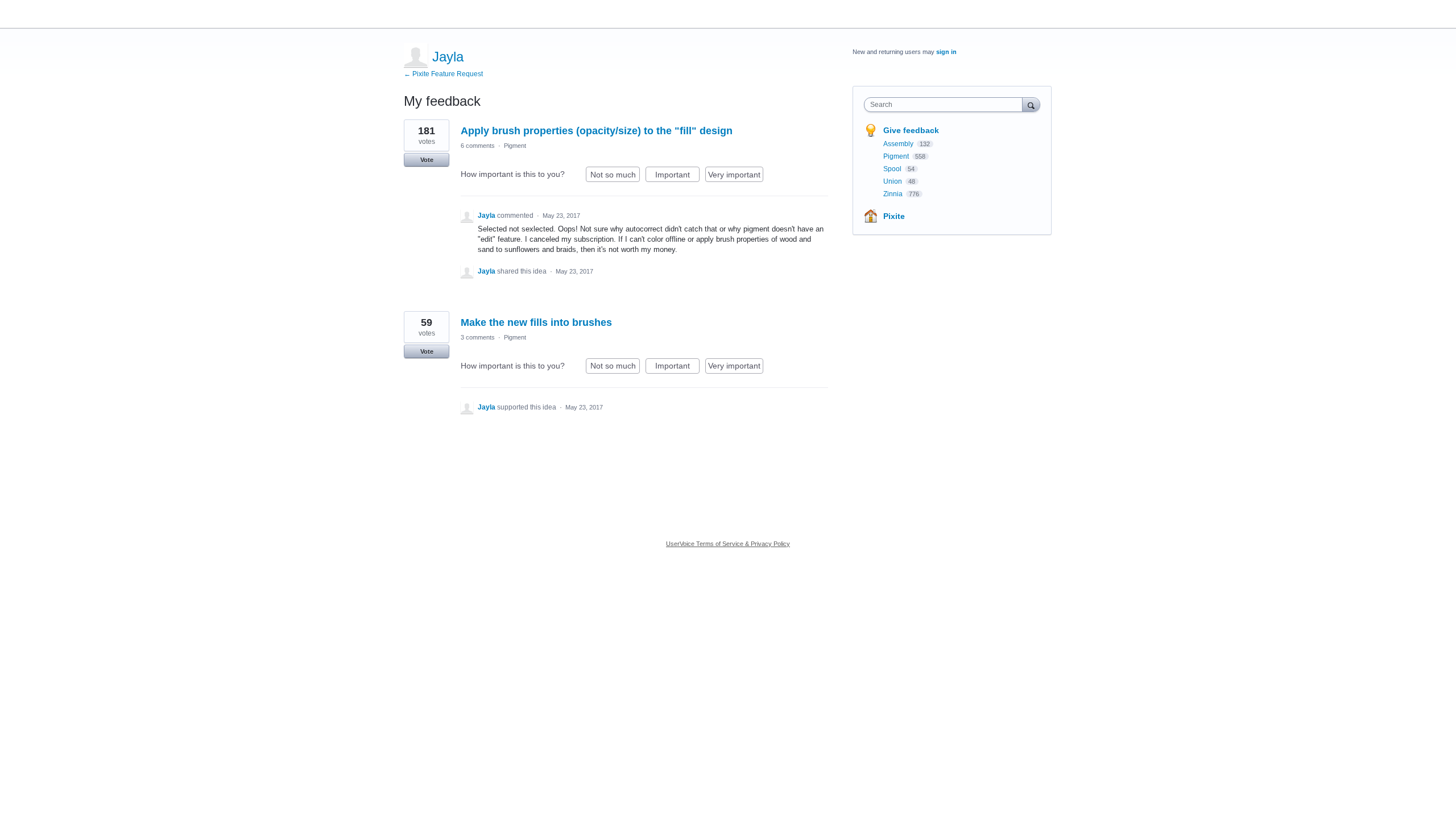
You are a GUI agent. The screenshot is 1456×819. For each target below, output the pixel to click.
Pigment (515, 145)
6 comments (478, 145)
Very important (735, 176)
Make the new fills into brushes (536, 322)
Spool (893, 169)
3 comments (478, 337)
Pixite (894, 216)
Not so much (615, 176)
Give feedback (911, 130)
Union (893, 181)
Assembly (899, 144)
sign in (946, 51)
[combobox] (946, 105)
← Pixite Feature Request (443, 74)
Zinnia (893, 194)
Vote (426, 159)
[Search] (1031, 104)
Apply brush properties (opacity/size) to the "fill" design (597, 130)
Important (677, 176)
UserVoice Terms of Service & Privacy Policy (728, 543)
